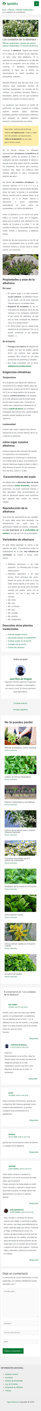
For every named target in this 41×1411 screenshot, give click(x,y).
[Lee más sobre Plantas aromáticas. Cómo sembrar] (20, 736)
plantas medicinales (11, 46)
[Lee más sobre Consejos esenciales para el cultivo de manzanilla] (20, 848)
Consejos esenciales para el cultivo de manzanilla (17, 859)
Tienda (8, 1391)
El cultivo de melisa (13, 974)
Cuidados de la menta (17, 644)
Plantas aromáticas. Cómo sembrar (20, 747)
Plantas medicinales (11, 43)
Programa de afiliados (14, 1387)
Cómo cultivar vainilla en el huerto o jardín (20, 945)
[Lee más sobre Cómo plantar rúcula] (20, 903)
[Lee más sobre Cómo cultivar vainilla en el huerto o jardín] (20, 932)
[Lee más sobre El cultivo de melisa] (20, 962)
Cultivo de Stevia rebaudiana (18, 777)
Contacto (9, 1377)
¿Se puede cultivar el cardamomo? (22, 638)
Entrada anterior (20, 703)
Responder (33, 1038)
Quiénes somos (11, 1374)
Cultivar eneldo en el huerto (19, 641)
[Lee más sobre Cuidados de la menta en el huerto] (20, 876)
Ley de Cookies (11, 1384)
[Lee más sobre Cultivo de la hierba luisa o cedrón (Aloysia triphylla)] (20, 819)
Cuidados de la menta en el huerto (20, 886)
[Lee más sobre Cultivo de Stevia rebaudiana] (20, 765)
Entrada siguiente (20, 709)
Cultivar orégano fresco (17, 634)
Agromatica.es (13, 1402)
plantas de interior (28, 43)
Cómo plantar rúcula (14, 914)
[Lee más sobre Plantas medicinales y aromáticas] (20, 792)
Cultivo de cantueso (16, 647)
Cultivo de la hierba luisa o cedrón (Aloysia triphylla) (20, 831)
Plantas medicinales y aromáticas (20, 802)
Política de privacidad (14, 1381)
